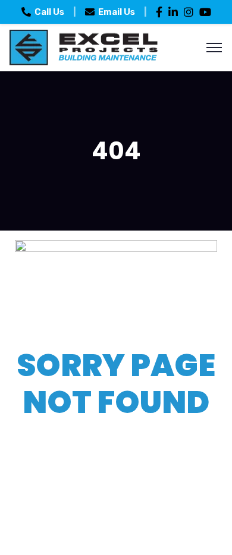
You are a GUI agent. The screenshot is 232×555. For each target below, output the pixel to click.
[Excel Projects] (83, 46)
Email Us (116, 12)
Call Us (49, 12)
